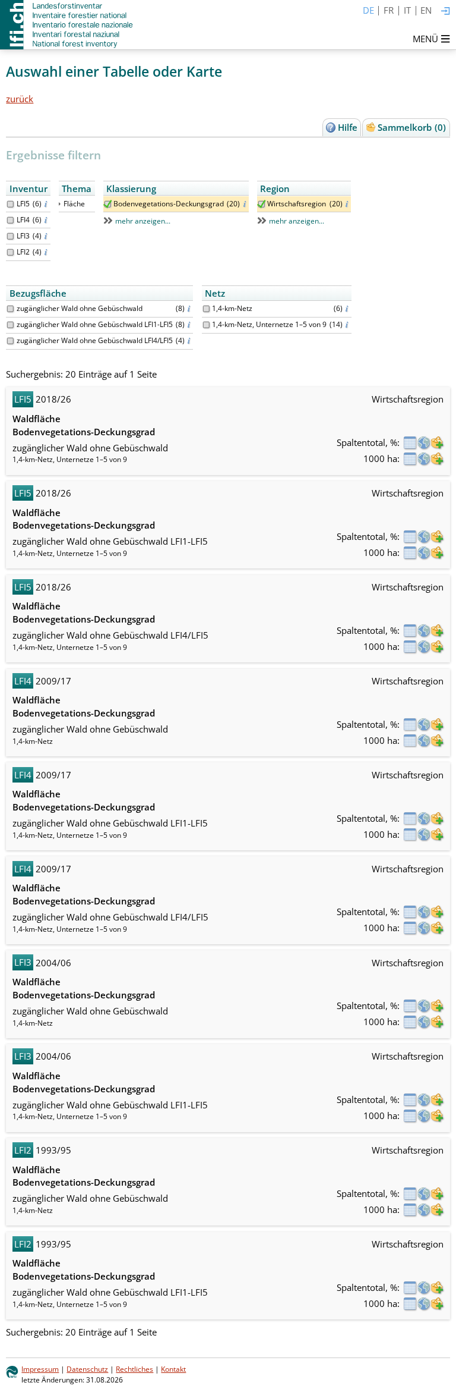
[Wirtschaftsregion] (261, 204)
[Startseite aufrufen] (67, 24)
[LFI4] (10, 220)
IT (407, 10)
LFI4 (23, 220)
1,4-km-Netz (232, 308)
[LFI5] (10, 204)
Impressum (40, 1369)
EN (426, 10)
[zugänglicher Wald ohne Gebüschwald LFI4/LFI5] (10, 341)
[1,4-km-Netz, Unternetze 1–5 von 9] (206, 324)
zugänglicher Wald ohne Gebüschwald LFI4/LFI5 (95, 340)
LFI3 (23, 236)
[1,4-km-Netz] (206, 308)
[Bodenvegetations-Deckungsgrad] (107, 204)
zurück (19, 99)
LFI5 (23, 204)
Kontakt (173, 1369)
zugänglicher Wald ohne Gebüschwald (79, 308)
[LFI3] (10, 236)
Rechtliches (134, 1369)
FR (389, 10)
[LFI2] (10, 252)
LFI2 (23, 252)
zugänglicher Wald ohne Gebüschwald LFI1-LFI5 (95, 324)
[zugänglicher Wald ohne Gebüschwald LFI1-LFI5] (10, 324)
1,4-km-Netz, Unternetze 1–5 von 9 (269, 324)
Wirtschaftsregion (296, 204)
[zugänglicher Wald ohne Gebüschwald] (10, 308)
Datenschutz (87, 1369)
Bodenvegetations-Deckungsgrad (168, 204)
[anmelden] (445, 11)
